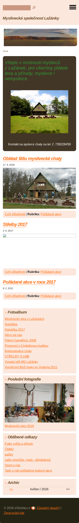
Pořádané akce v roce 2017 (29, 282)
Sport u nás (12, 465)
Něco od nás (13, 335)
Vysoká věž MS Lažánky (21, 361)
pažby (9, 454)
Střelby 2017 (15, 224)
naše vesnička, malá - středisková (28, 460)
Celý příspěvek (15, 214)
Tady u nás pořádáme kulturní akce (28, 470)
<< (11, 489)
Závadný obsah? (48, 508)
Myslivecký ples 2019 (19, 426)
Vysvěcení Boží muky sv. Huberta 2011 (31, 367)
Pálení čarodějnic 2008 (20, 340)
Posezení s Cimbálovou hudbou (26, 345)
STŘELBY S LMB (17, 356)
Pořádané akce (51, 214)
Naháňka (11, 324)
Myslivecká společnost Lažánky (31, 18)
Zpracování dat (14, 513)
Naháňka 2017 (15, 329)
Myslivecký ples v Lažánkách (24, 319)
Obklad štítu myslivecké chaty (32, 158)
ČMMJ (9, 449)
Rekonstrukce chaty (18, 351)
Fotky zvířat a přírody (19, 443)
